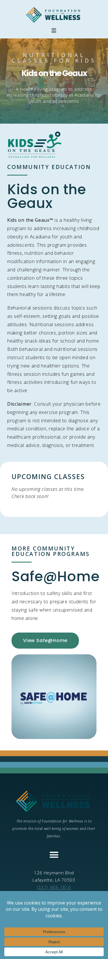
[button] (54, 30)
